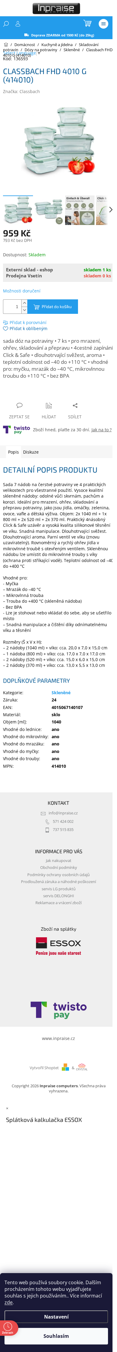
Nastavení (56, 1316)
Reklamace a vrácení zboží (58, 902)
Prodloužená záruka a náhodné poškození (58, 881)
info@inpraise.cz (63, 813)
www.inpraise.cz (58, 1038)
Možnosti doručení (21, 291)
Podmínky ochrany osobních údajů (58, 874)
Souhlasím (56, 1336)
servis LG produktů (59, 888)
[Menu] (104, 24)
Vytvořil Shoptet (44, 1067)
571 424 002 (63, 821)
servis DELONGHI (58, 895)
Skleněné (61, 692)
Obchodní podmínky (58, 867)
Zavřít (35, 394)
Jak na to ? (102, 429)
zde (8, 1302)
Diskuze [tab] (31, 452)
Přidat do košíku (57, 306)
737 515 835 (63, 829)
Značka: (21, 91)
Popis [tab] (13, 452)
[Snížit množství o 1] (24, 310)
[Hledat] (6, 24)
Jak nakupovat (58, 860)
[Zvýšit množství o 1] (24, 303)
